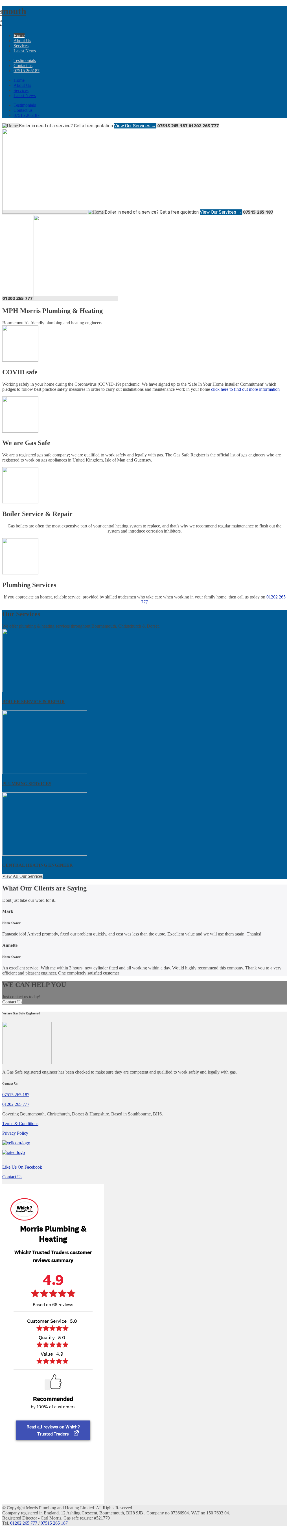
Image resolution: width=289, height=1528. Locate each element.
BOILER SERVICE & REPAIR (33, 701)
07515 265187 (27, 70)
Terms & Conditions (20, 1123)
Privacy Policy (15, 1133)
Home (19, 35)
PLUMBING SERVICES (26, 783)
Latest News (25, 50)
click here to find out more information (245, 389)
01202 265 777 (15, 1104)
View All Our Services (22, 876)
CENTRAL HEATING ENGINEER (37, 865)
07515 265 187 (15, 1094)
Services (21, 45)
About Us (22, 40)
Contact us (23, 65)
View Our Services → (135, 125)
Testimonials (25, 60)
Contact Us (12, 1001)
